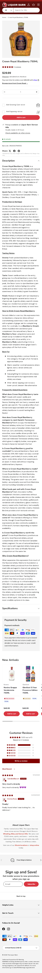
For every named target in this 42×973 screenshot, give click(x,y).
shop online (34, 845)
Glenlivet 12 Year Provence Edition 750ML (30, 690)
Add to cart (21, 117)
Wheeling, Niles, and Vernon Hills (15, 834)
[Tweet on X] (10, 151)
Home (4, 17)
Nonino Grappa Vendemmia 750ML (10, 690)
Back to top (21, 896)
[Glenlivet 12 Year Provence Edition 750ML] (31, 674)
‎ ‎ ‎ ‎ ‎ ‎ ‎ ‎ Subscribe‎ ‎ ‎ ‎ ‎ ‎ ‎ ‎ (31, 884)
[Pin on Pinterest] (19, 151)
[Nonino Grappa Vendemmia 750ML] (12, 674)
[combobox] (21, 10)
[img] (7, 775)
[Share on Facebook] (14, 151)
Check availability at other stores (17, 133)
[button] (33, 4)
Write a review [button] (21, 761)
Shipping (5, 77)
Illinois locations (21, 845)
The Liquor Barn (13, 955)
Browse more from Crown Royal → (15, 83)
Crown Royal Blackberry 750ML (18, 17)
